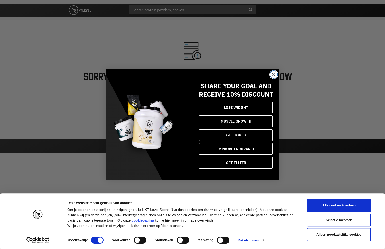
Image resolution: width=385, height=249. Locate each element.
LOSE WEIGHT (236, 107)
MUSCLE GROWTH (236, 121)
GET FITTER (236, 163)
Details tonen (248, 240)
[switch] (140, 240)
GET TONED (236, 135)
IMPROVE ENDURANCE (236, 149)
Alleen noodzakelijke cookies (338, 234)
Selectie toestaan (339, 220)
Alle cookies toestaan (339, 205)
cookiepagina (143, 220)
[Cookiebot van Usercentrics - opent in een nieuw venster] (37, 240)
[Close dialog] (274, 74)
